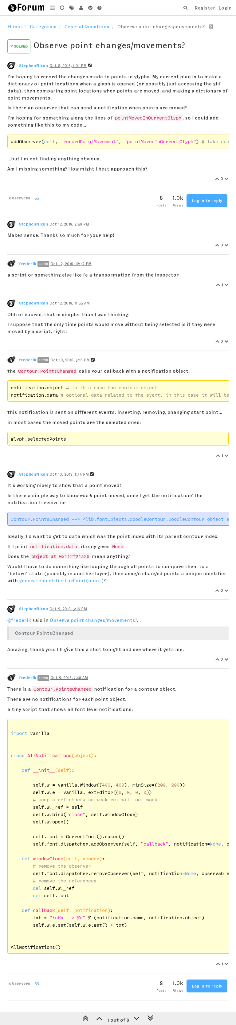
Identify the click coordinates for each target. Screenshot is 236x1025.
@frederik (19, 620)
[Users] (81, 7)
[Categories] (52, 7)
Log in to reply (207, 200)
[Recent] (62, 7)
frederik (27, 263)
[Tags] (71, 7)
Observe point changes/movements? (93, 620)
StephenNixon (33, 65)
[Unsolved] (99, 7)
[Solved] (90, 7)
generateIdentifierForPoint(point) (61, 580)
